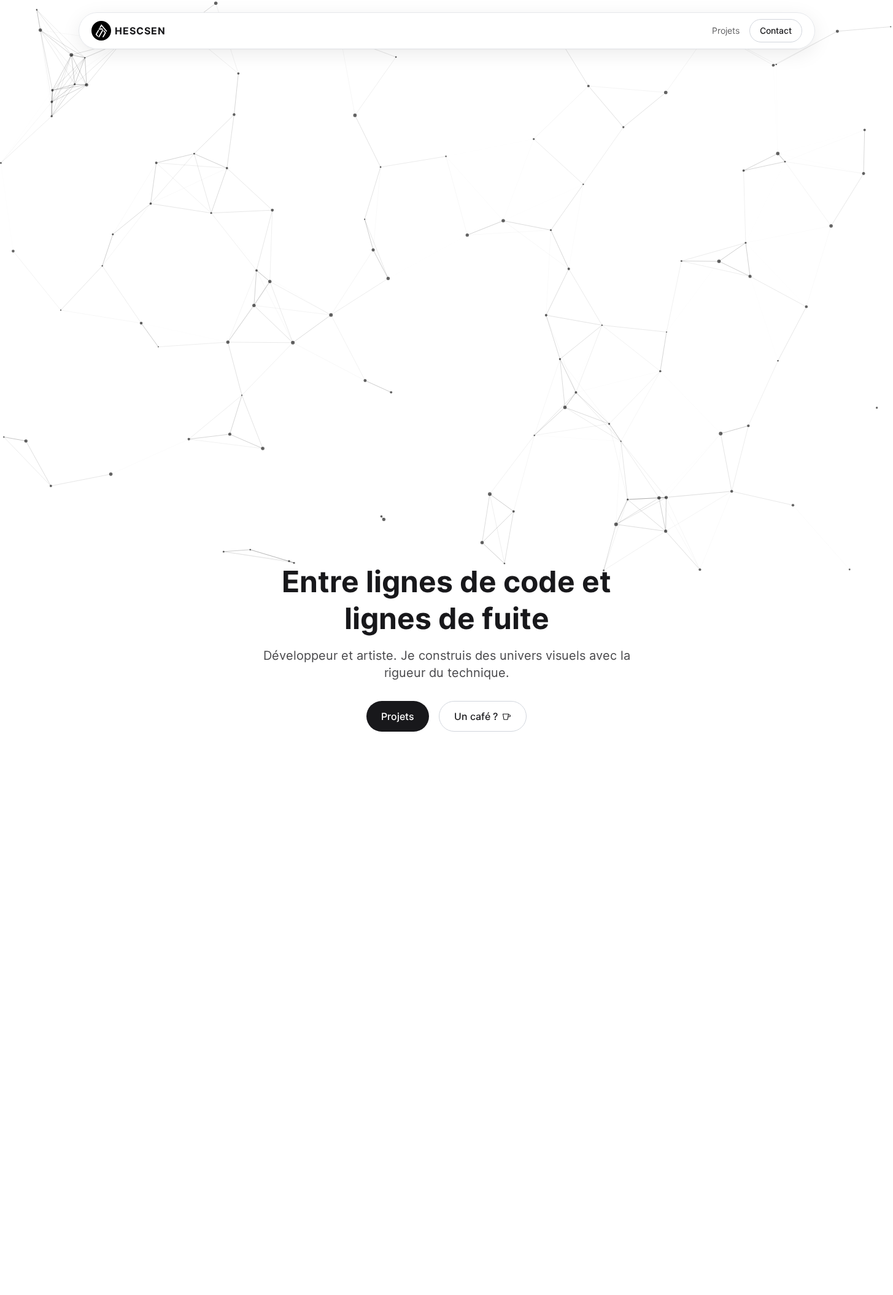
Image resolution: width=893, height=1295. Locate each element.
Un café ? (476, 716)
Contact (776, 30)
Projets (726, 30)
